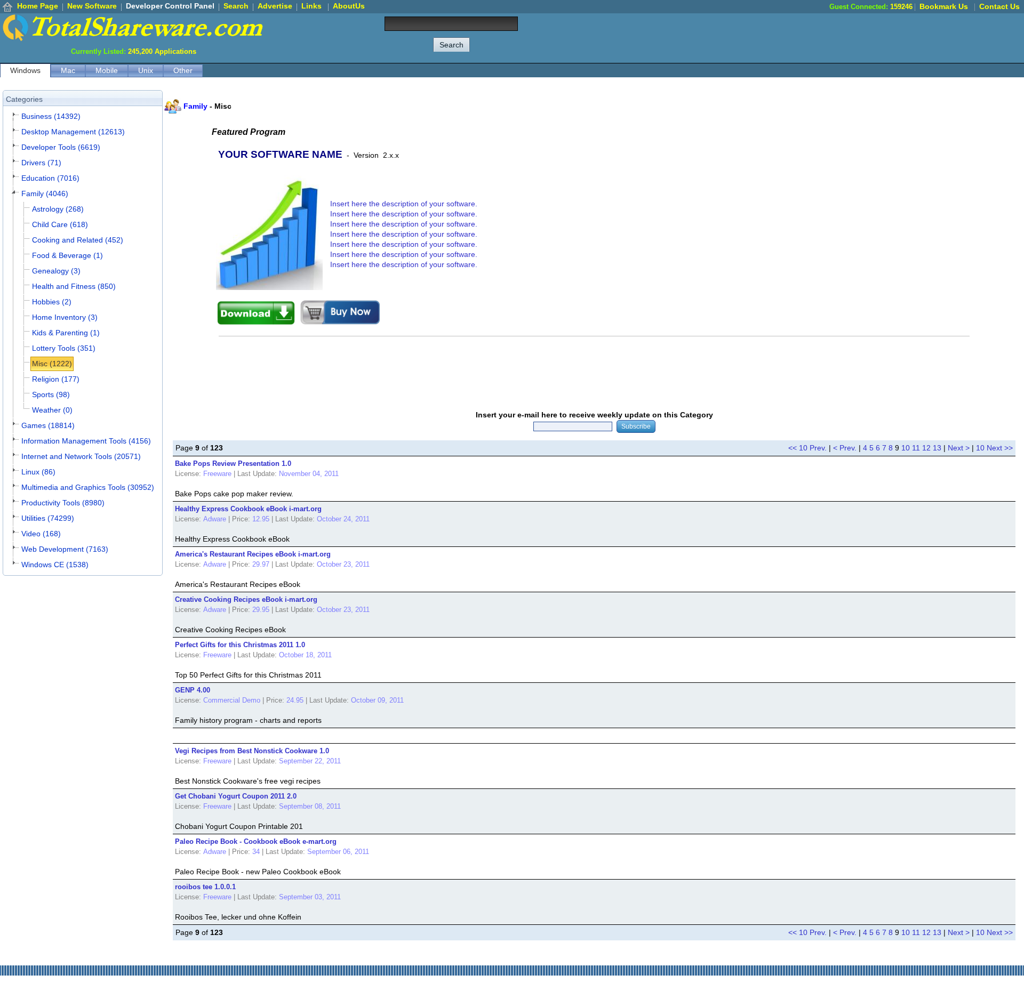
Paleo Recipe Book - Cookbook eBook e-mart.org (256, 841)
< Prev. (845, 448)
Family (195, 106)
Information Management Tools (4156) (86, 441)
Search (236, 6)
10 (905, 448)
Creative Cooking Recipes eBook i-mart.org (246, 599)
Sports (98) (51, 394)
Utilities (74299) (47, 518)
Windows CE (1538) (55, 564)
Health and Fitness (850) (74, 286)
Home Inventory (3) (65, 317)
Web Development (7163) (64, 549)
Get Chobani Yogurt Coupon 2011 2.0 (236, 796)
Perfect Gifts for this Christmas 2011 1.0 (240, 645)
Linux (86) (38, 472)
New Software (92, 6)
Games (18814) (48, 425)
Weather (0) (52, 410)
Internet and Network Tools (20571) (81, 456)
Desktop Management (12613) (73, 131)
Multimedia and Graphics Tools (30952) (87, 487)
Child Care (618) (60, 224)
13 (937, 448)
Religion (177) (55, 379)
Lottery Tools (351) (63, 348)
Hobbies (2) (51, 301)
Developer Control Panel (170, 6)
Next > (959, 448)
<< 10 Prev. (807, 448)
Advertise (275, 6)
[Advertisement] (830, 37)
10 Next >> (994, 448)
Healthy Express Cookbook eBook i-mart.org (248, 509)
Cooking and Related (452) (77, 240)
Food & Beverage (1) (67, 255)
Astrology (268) (58, 209)
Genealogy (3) (56, 271)
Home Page (37, 6)
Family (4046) (44, 193)
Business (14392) (51, 116)
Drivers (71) (41, 162)
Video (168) (41, 533)
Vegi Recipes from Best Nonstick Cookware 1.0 (252, 751)
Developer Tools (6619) (60, 147)
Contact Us (999, 6)
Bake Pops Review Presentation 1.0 (233, 464)
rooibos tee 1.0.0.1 (205, 887)
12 (926, 448)
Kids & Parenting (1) (66, 332)
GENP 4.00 (192, 690)
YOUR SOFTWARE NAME (280, 154)
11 (916, 448)
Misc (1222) (52, 363)
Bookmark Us (943, 6)
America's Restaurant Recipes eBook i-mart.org (253, 554)
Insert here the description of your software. (403, 203)
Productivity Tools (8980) (63, 502)
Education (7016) (50, 178)
